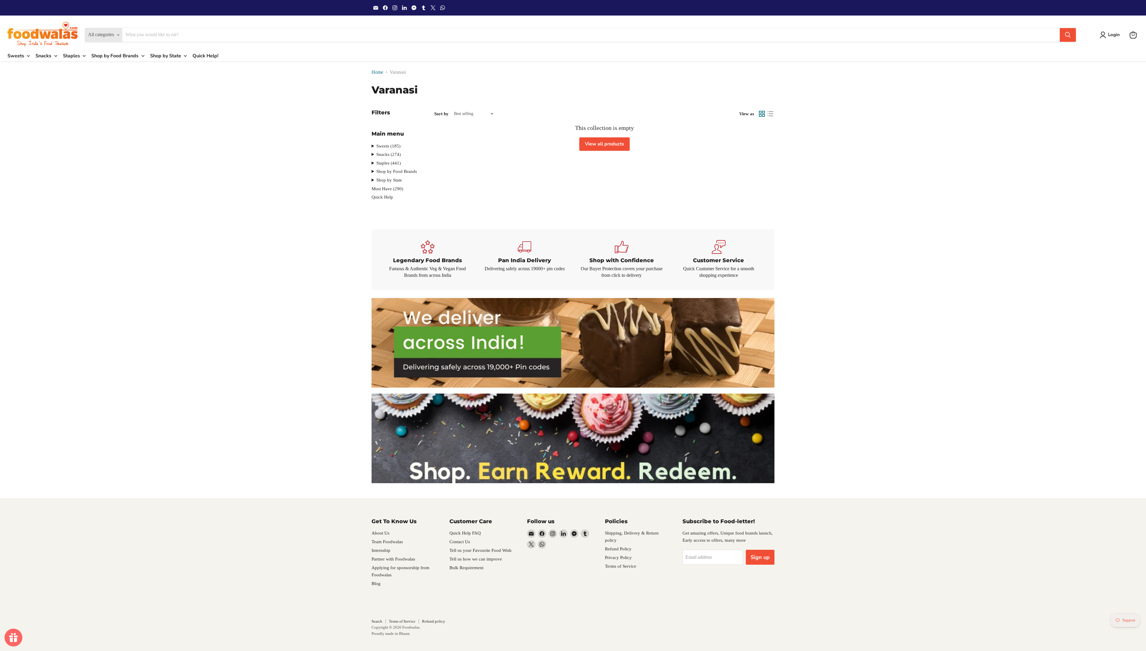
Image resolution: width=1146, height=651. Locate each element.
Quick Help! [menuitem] (205, 56)
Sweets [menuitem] (15, 56)
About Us (380, 533)
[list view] (770, 114)
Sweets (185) (388, 146)
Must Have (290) (387, 188)
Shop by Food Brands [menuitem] (114, 56)
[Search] (1068, 35)
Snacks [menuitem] (43, 56)
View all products (604, 144)
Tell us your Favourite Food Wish (480, 550)
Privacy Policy (618, 557)
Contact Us (459, 541)
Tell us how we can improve (475, 559)
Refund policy (433, 621)
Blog (376, 583)
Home (377, 72)
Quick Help (382, 197)
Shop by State (389, 180)
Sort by (441, 113)
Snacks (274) (388, 154)
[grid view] (762, 114)
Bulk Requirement (466, 567)
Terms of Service (620, 566)
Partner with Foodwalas (393, 559)
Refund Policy (618, 548)
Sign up (760, 557)
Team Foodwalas (387, 541)
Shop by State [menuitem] (165, 56)
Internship (381, 550)
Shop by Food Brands (396, 171)
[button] (1111, 35)
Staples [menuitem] (71, 56)
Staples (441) (388, 163)
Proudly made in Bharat (391, 633)
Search (377, 621)
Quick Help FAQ (465, 533)
